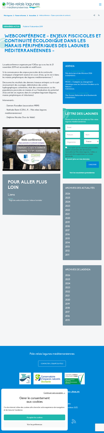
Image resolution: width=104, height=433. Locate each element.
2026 (67, 193)
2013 (67, 246)
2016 (67, 234)
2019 (67, 222)
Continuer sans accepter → (54, 393)
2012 (67, 250)
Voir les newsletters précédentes (82, 173)
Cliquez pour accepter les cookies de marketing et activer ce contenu (31, 149)
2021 (67, 214)
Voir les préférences (34, 424)
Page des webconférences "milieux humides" (25, 200)
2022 (67, 210)
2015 (67, 238)
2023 (67, 206)
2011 (67, 254)
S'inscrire (93, 165)
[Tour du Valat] (25, 378)
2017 (67, 230)
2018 (67, 226)
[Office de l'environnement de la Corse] (75, 378)
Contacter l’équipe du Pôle (52, 364)
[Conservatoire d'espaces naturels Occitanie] (47, 378)
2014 (67, 242)
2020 (67, 218)
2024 (67, 202)
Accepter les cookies (34, 417)
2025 (67, 197)
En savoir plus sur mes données (77, 159)
